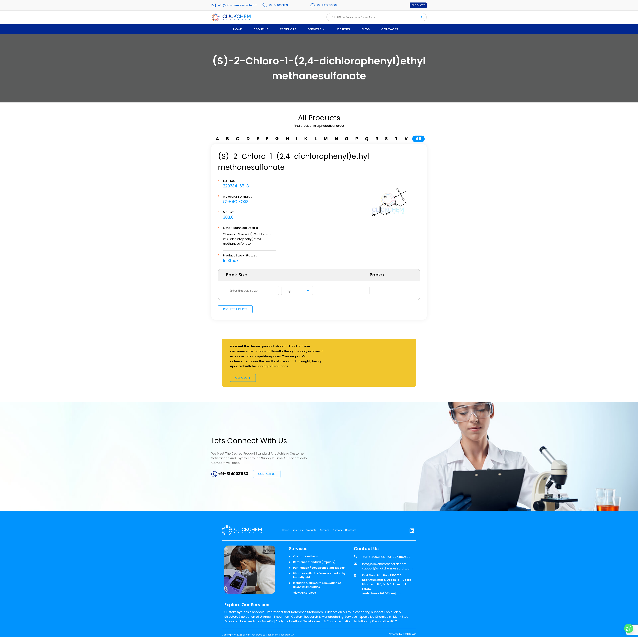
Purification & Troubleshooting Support (354, 612)
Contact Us (266, 474)
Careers (343, 29)
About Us (260, 29)
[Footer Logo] (244, 530)
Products (288, 29)
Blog (366, 29)
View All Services (304, 593)
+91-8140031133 (278, 5)
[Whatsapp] (628, 628)
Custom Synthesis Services (244, 612)
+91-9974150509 (327, 5)
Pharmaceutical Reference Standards (295, 612)
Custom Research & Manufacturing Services (324, 617)
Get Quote (418, 5)
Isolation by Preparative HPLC (375, 621)
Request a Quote (235, 309)
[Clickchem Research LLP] (236, 17)
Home (237, 29)
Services (314, 29)
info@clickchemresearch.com (237, 5)
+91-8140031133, (373, 557)
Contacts (389, 29)
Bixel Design (409, 634)
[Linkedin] (411, 529)
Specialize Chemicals (375, 617)
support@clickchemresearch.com (387, 568)
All (418, 139)
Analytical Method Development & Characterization (313, 621)
